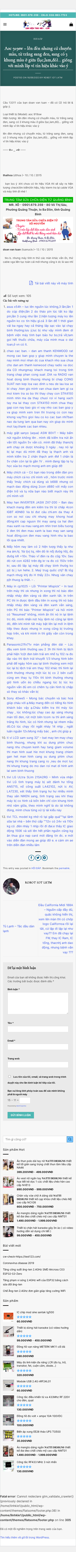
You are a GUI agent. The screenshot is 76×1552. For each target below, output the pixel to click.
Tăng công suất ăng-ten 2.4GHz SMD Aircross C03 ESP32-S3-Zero (34, 1271)
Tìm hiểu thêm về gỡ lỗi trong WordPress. (25, 1537)
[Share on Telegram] (45, 858)
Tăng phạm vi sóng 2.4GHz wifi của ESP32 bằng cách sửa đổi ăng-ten (35, 1282)
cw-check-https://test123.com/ (22, 1256)
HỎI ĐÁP (38, 39)
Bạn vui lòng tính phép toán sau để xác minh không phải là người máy (36, 1092)
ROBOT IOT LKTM (53, 77)
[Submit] (70, 1139)
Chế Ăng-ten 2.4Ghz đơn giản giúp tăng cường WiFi (34, 1290)
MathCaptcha (21, 1106)
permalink (64, 868)
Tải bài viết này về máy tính (53, 283)
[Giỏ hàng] (71, 24)
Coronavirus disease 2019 (18, 1263)
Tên (11, 1023)
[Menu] (5, 24)
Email (11, 1040)
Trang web (14, 1058)
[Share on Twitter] (38, 858)
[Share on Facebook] (31, 858)
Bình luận (14, 989)
